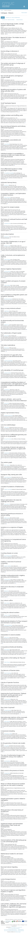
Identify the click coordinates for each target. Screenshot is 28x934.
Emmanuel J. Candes (8, 733)
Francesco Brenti (7, 579)
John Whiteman (7, 389)
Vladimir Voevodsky (7, 489)
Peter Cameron (7, 465)
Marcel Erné (6, 403)
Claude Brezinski (7, 223)
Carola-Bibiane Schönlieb (8, 173)
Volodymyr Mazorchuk (8, 415)
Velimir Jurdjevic (7, 285)
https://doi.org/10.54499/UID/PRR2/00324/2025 (10, 930)
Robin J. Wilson (7, 603)
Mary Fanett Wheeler (8, 625)
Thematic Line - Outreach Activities (8, 19)
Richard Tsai (6, 591)
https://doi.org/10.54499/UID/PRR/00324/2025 (10, 929)
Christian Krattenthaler (8, 360)
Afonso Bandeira (7, 197)
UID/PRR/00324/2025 (21, 929)
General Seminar (19, 19)
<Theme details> (24, 12)
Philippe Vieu (6, 324)
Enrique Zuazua (7, 773)
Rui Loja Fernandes (7, 439)
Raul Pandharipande (8, 555)
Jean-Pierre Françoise (8, 299)
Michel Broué (6, 236)
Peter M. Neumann (7, 673)
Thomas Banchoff (7, 699)
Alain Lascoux (6, 637)
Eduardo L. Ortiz (7, 245)
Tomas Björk (6, 745)
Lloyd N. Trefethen (7, 566)
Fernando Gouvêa (7, 710)
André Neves (6, 311)
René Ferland (6, 453)
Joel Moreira (6, 185)
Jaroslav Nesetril (7, 271)
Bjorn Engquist (7, 649)
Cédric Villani (6, 427)
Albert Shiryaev (7, 662)
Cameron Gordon (7, 372)
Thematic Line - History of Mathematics (13, 17)
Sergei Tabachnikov (7, 477)
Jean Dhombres (7, 761)
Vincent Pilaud (6, 144)
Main (3, 17)
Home (2, 10)
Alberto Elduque (7, 259)
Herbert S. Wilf (7, 615)
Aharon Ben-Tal (7, 504)
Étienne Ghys (6, 347)
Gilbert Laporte (7, 517)
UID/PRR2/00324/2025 (21, 930)
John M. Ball (6, 335)
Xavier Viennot (7, 721)
